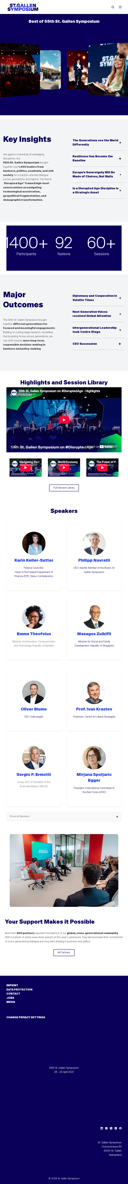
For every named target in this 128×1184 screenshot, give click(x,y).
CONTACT (13, 994)
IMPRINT (12, 985)
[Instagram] (106, 1128)
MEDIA (10, 1002)
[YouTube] (116, 1128)
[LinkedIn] (102, 1128)
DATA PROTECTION (19, 990)
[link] (35, 70)
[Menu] (120, 7)
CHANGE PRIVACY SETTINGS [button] (25, 1017)
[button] (64, 816)
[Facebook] (120, 1128)
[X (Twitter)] (111, 1128)
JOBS (10, 998)
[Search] (113, 7)
